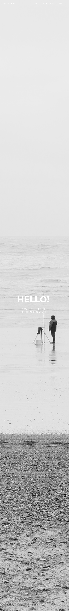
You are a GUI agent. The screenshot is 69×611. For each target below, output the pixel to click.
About (35, 4)
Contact (60, 4)
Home (11, 4)
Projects (43, 4)
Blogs (52, 4)
